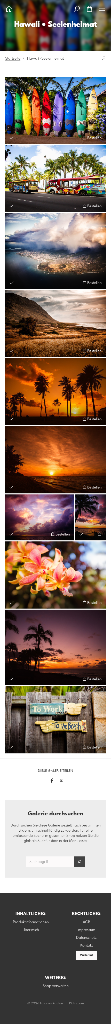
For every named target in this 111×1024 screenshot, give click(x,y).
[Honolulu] (55, 251)
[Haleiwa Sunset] (55, 647)
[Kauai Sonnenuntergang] (90, 517)
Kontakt (86, 945)
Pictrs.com (76, 1003)
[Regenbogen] (55, 110)
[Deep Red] (55, 459)
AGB (86, 922)
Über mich (30, 930)
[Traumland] (55, 323)
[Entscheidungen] (55, 719)
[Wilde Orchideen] (55, 575)
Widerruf (86, 955)
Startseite (12, 58)
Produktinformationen (31, 922)
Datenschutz (86, 938)
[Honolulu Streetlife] (55, 178)
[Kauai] (39, 517)
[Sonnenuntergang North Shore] (55, 391)
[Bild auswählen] (11, 137)
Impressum (86, 930)
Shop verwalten (56, 986)
